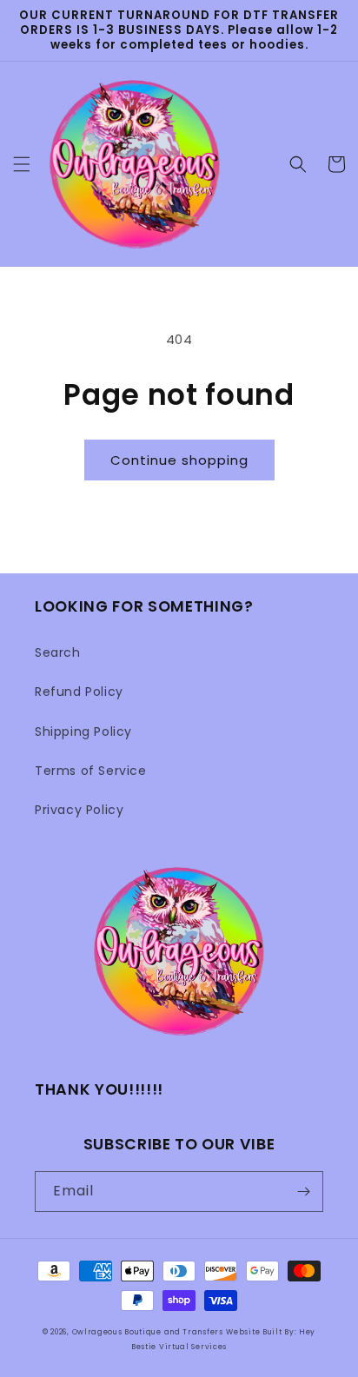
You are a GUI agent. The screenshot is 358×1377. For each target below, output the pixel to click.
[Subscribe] (303, 1191)
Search (58, 652)
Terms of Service (91, 770)
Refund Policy (79, 691)
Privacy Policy (79, 809)
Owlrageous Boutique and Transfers (147, 1332)
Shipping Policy (83, 731)
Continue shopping (179, 460)
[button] (22, 164)
